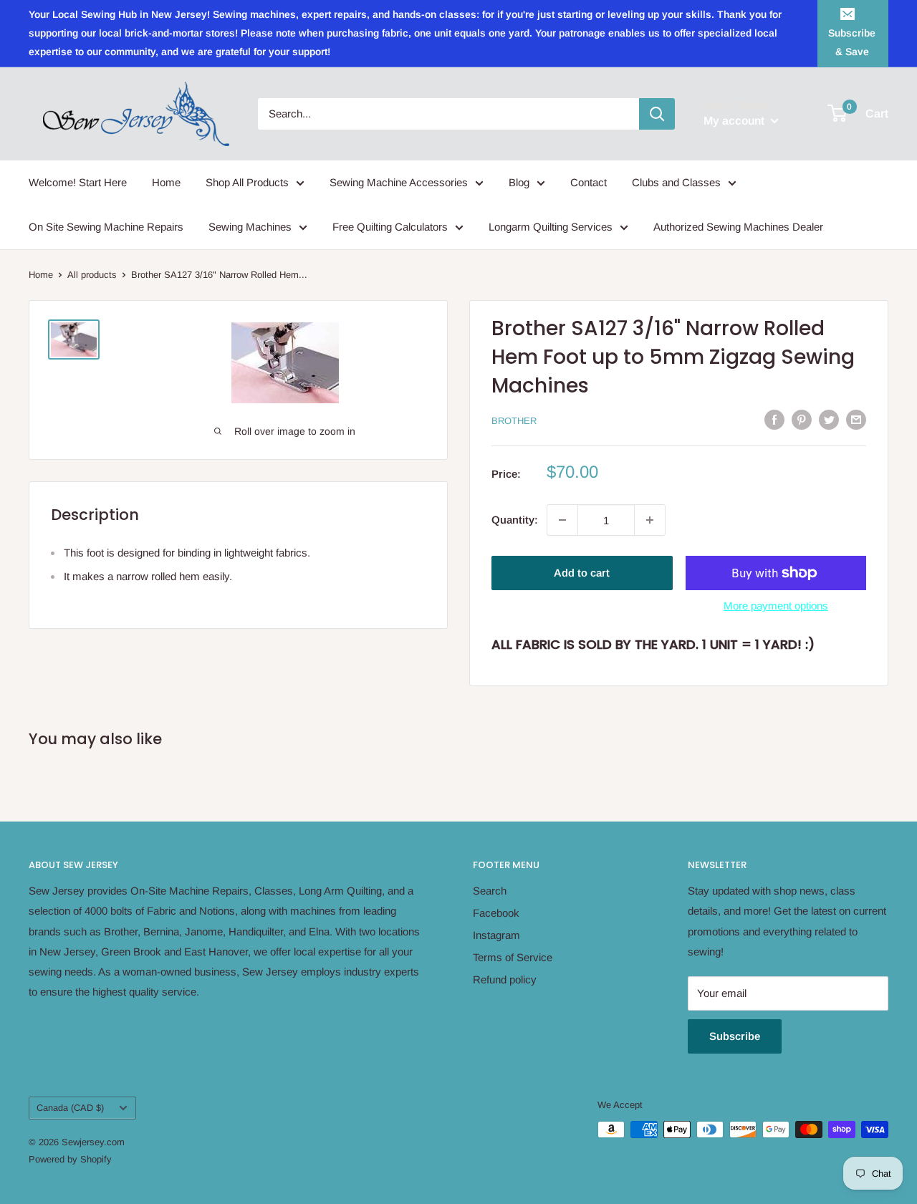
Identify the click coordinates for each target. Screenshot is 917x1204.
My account (735, 121)
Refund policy (505, 979)
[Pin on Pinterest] (802, 419)
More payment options (776, 605)
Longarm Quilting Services (551, 227)
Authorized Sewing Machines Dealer (738, 227)
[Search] (657, 114)
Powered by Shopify (70, 1159)
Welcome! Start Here (78, 182)
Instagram (496, 935)
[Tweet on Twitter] (829, 419)
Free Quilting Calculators (390, 227)
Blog (519, 182)
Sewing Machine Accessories (399, 182)
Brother (514, 420)
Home (166, 182)
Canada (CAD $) (70, 1107)
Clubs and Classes (676, 182)
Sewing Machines (250, 227)
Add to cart (582, 573)
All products (92, 274)
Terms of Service (512, 957)
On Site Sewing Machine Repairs (106, 227)
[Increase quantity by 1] (650, 520)
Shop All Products (247, 182)
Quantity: (514, 520)
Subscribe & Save (851, 42)
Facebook (496, 913)
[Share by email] (856, 419)
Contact (588, 182)
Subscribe (734, 1036)
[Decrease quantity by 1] (562, 520)
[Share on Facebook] (774, 419)
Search (489, 891)
